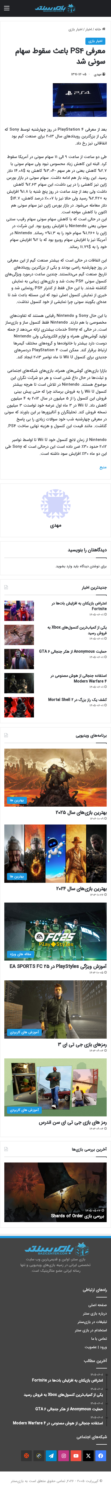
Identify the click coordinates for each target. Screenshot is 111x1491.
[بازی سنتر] (55, 8)
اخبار (88, 29)
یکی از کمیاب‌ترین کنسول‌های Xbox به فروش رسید (77, 630)
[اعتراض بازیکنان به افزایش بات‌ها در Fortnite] (19, 611)
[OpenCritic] (26, 1455)
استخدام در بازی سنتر (91, 1330)
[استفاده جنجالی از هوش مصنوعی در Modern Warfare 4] (19, 683)
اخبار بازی (75, 29)
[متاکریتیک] (38, 1455)
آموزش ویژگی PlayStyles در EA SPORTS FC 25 (58, 966)
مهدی (97, 74)
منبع (103, 467)
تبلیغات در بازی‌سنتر (92, 1322)
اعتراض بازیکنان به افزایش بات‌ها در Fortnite (79, 606)
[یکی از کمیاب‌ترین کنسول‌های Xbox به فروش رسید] (19, 635)
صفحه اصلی (97, 1305)
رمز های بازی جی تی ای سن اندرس (73, 1122)
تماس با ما (99, 1339)
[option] (55, 1192)
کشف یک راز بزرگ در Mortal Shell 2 (77, 700)
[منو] (6, 10)
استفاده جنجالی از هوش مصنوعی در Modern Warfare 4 (79, 678)
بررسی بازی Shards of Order (77, 1216)
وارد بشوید (64, 566)
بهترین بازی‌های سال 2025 (81, 812)
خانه (98, 29)
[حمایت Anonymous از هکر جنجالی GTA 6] (19, 659)
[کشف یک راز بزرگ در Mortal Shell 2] (19, 707)
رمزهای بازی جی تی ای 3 (82, 1044)
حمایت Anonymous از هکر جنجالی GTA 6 (73, 652)
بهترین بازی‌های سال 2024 (81, 889)
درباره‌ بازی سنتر (95, 1313)
